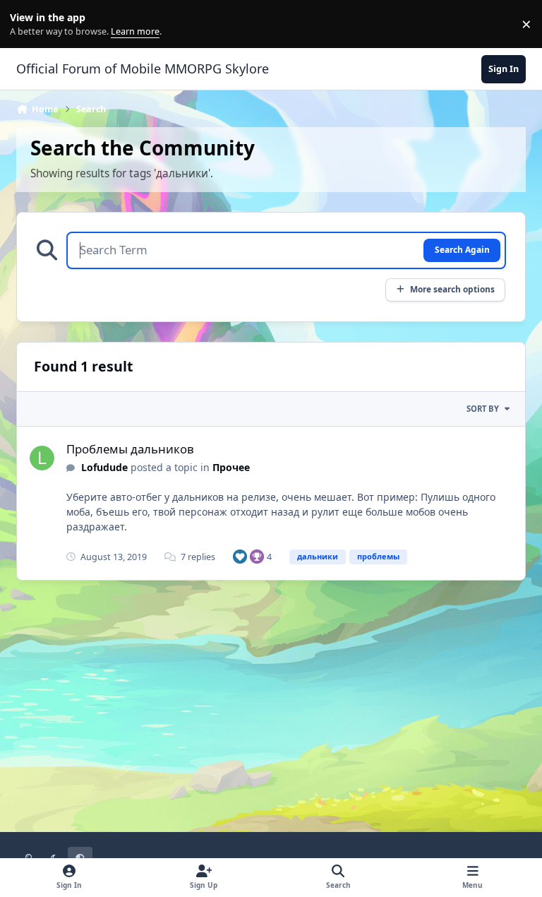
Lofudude (104, 467)
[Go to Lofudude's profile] (42, 458)
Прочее (231, 467)
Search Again (462, 249)
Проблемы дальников (130, 449)
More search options (452, 289)
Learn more (27, 24)
